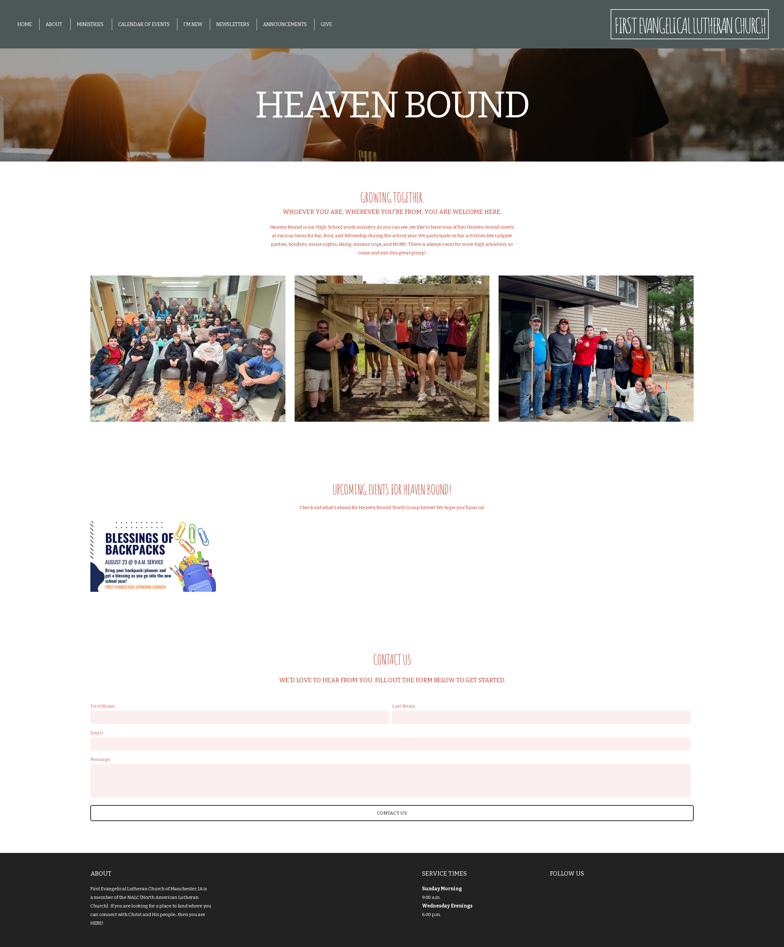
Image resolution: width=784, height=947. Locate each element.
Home (24, 24)
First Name (102, 706)
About (54, 24)
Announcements (285, 24)
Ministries (90, 24)
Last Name (403, 706)
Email (97, 733)
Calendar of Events (144, 24)
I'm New (192, 24)
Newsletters (232, 24)
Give (326, 24)
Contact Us (392, 813)
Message (100, 759)
